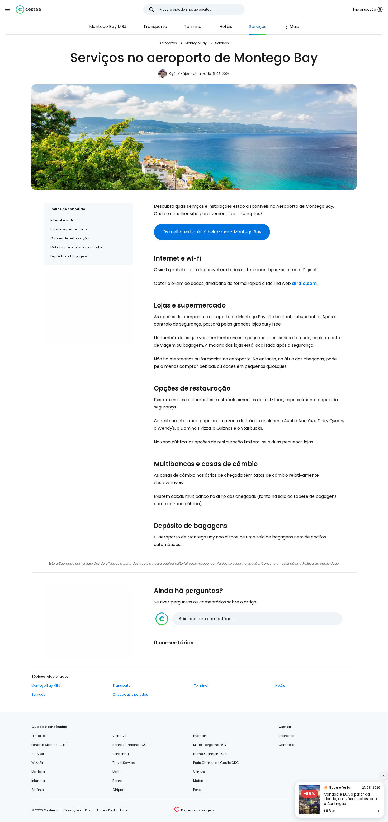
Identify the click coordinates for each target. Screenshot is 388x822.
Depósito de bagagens (69, 256)
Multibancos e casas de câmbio (76, 247)
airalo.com (304, 283)
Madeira (38, 771)
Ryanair (199, 735)
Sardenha (120, 753)
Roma (117, 780)
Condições (72, 810)
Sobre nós (286, 735)
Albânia (37, 789)
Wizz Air (37, 762)
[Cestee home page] (28, 9)
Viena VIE (119, 735)
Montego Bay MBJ (107, 27)
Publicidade (117, 810)
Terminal (193, 27)
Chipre (117, 789)
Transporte (155, 27)
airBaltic (38, 735)
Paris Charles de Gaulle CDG (216, 762)
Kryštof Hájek (179, 73)
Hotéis (225, 27)
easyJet (37, 753)
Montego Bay (196, 43)
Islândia (38, 780)
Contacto (286, 744)
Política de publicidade (320, 563)
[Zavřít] (383, 776)
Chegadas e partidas (130, 694)
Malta (117, 771)
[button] (7, 9)
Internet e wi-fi (61, 220)
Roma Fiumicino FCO (129, 744)
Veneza (199, 771)
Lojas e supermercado (68, 229)
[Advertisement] (88, 308)
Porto (197, 789)
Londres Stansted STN (49, 744)
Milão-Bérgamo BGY (209, 744)
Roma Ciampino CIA (210, 753)
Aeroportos (168, 43)
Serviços (257, 27)
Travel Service (123, 762)
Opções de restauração (69, 238)
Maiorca (200, 780)
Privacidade (95, 810)
